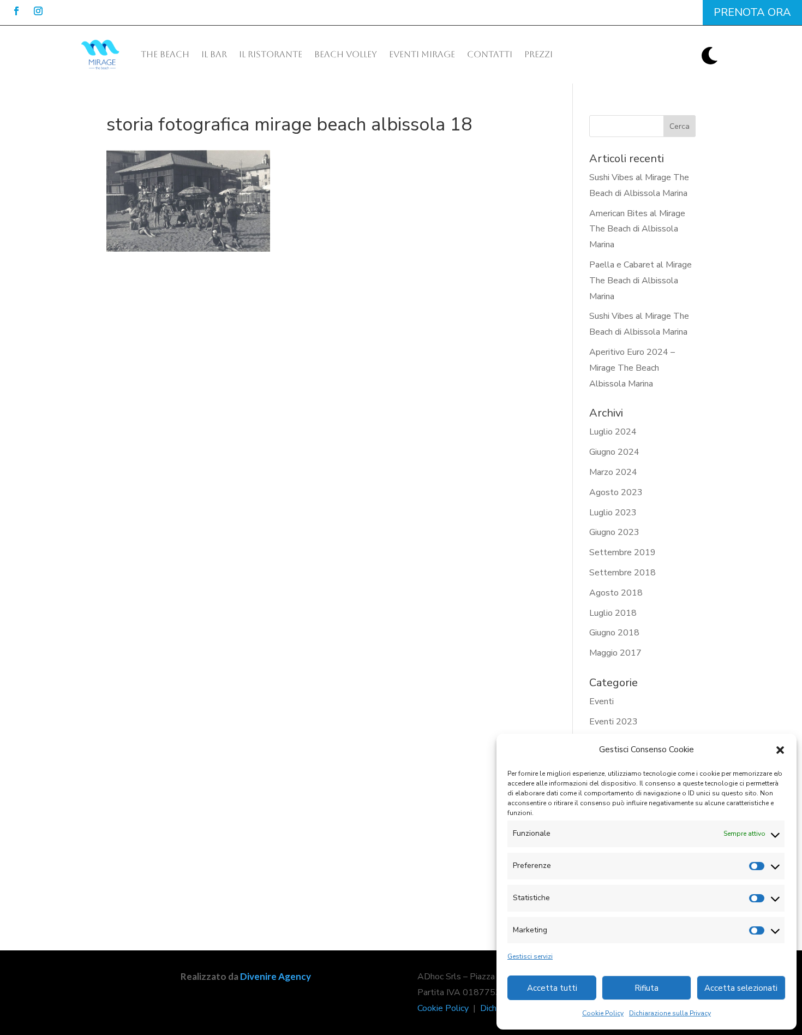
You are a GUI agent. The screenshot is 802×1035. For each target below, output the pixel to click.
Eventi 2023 (613, 722)
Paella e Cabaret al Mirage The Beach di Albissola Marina (640, 280)
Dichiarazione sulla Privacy (670, 1013)
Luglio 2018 (613, 613)
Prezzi (538, 54)
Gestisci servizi (530, 956)
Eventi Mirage (422, 54)
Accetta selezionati (740, 988)
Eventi (601, 701)
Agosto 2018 (616, 593)
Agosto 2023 (616, 492)
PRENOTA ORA (752, 12)
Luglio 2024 (613, 432)
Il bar (214, 54)
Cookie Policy (603, 1013)
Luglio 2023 (613, 513)
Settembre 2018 (622, 573)
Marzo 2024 (613, 472)
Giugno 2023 (614, 532)
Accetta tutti (552, 988)
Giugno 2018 (614, 633)
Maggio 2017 (615, 653)
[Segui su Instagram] (38, 11)
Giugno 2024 (614, 452)
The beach (165, 54)
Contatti (489, 54)
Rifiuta (647, 988)
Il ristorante (270, 54)
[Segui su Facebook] (16, 11)
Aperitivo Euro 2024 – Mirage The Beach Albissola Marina (632, 368)
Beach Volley (345, 54)
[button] (780, 750)
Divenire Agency (275, 976)
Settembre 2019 (622, 552)
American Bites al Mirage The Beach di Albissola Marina (637, 229)
